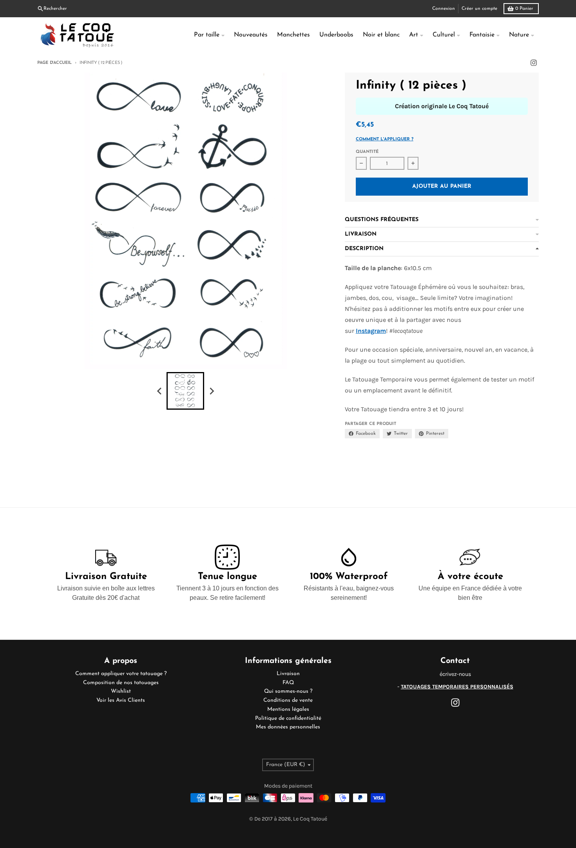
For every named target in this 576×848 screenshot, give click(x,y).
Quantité (367, 152)
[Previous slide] (159, 391)
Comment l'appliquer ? (384, 139)
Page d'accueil (54, 63)
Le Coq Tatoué (310, 818)
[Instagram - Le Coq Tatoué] (534, 63)
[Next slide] (211, 391)
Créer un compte (479, 8)
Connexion (443, 8)
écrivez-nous (455, 674)
